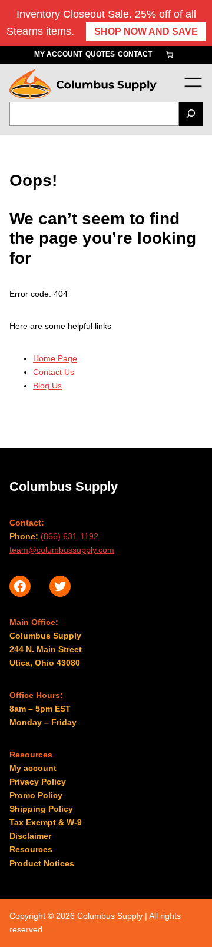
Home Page (55, 358)
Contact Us (53, 372)
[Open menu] (193, 82)
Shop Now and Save (146, 31)
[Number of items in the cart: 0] (169, 55)
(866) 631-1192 (69, 536)
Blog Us (47, 385)
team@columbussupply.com (61, 549)
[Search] (191, 114)
